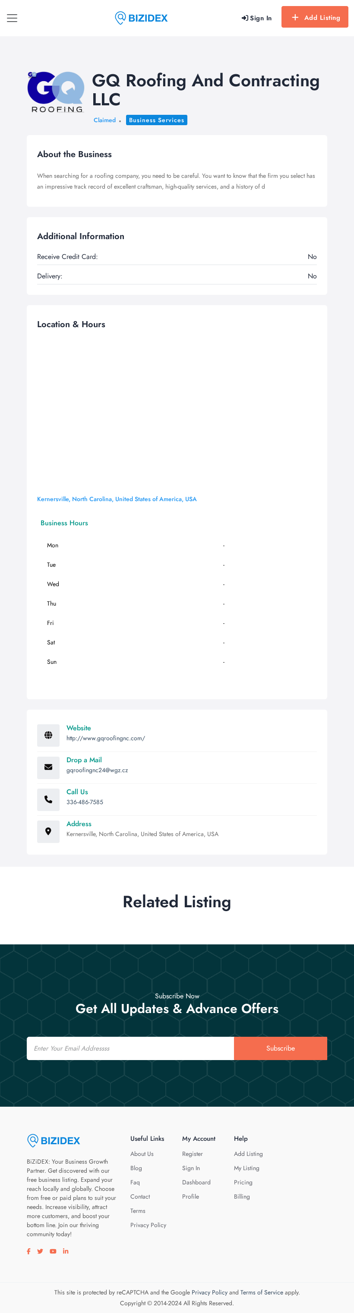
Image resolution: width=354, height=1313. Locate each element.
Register (192, 1153)
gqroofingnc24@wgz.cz (97, 770)
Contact (140, 1196)
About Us (142, 1153)
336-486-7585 (84, 802)
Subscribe (280, 1048)
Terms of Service (261, 1292)
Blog (136, 1168)
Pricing (243, 1182)
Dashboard (196, 1182)
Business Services (156, 120)
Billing (242, 1196)
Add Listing (322, 17)
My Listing (246, 1168)
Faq (135, 1182)
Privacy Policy (148, 1225)
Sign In (191, 1168)
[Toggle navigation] (12, 18)
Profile (190, 1196)
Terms (137, 1210)
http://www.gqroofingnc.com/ (105, 738)
